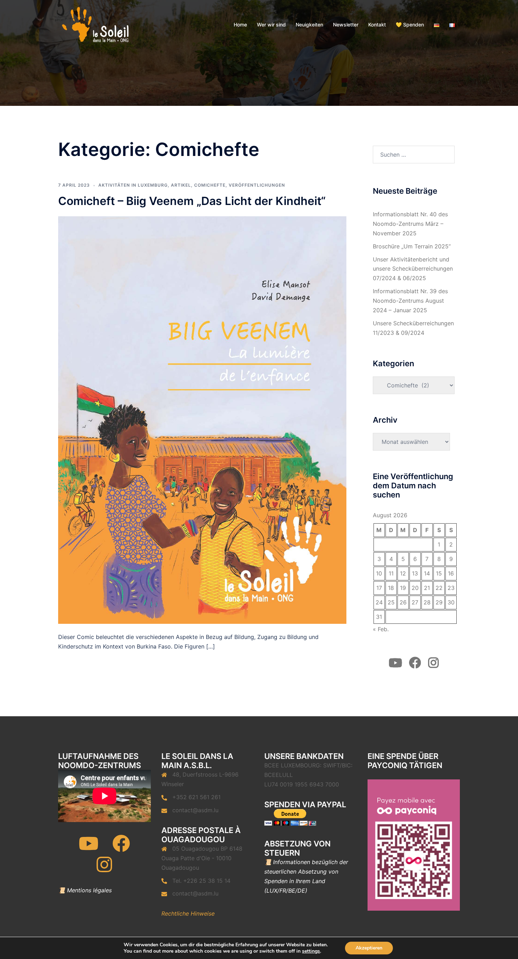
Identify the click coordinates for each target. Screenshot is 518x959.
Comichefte (210, 185)
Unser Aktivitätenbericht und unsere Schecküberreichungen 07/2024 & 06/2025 (413, 269)
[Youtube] (88, 847)
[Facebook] (121, 847)
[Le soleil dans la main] (94, 24)
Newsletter (345, 25)
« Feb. (381, 629)
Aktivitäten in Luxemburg (133, 185)
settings (311, 951)
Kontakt (377, 25)
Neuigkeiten (309, 25)
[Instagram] (104, 869)
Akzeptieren (369, 948)
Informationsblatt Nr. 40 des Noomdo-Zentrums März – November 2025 (410, 224)
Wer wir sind (271, 25)
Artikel (181, 185)
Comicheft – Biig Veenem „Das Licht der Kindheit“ (192, 201)
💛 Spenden (410, 25)
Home (240, 25)
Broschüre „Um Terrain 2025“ (412, 246)
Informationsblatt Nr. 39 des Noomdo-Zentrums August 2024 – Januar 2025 (410, 301)
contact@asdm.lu (195, 810)
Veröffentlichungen (257, 185)
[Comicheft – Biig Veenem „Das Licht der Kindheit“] (202, 419)
